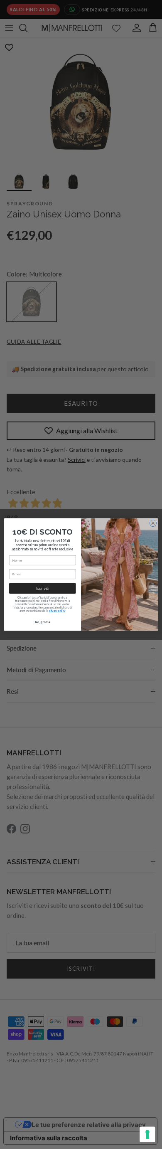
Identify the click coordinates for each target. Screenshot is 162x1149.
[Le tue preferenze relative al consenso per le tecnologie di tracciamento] (147, 1134)
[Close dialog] (153, 523)
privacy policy (57, 610)
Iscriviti (42, 588)
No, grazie (42, 622)
